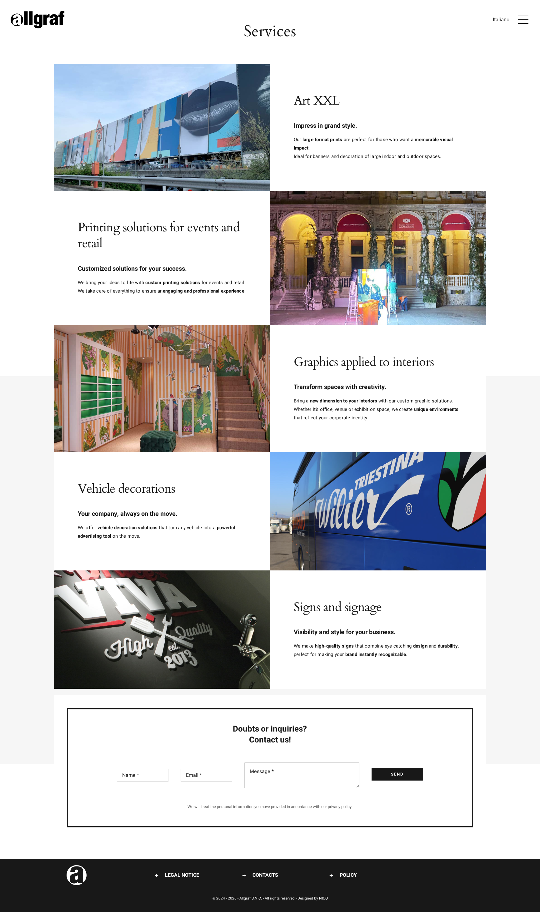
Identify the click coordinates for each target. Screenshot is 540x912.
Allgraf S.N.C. (251, 898)
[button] (182, 875)
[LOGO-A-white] (77, 868)
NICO (323, 898)
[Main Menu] (523, 19)
